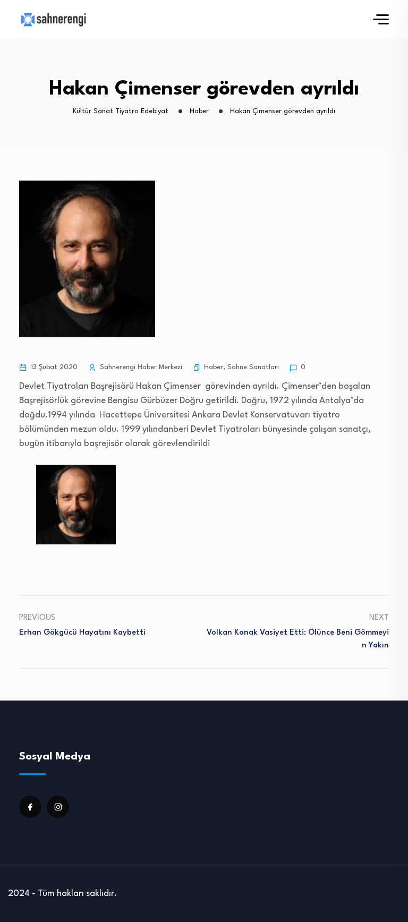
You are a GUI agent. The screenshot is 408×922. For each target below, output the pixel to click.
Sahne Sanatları (253, 367)
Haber (213, 367)
